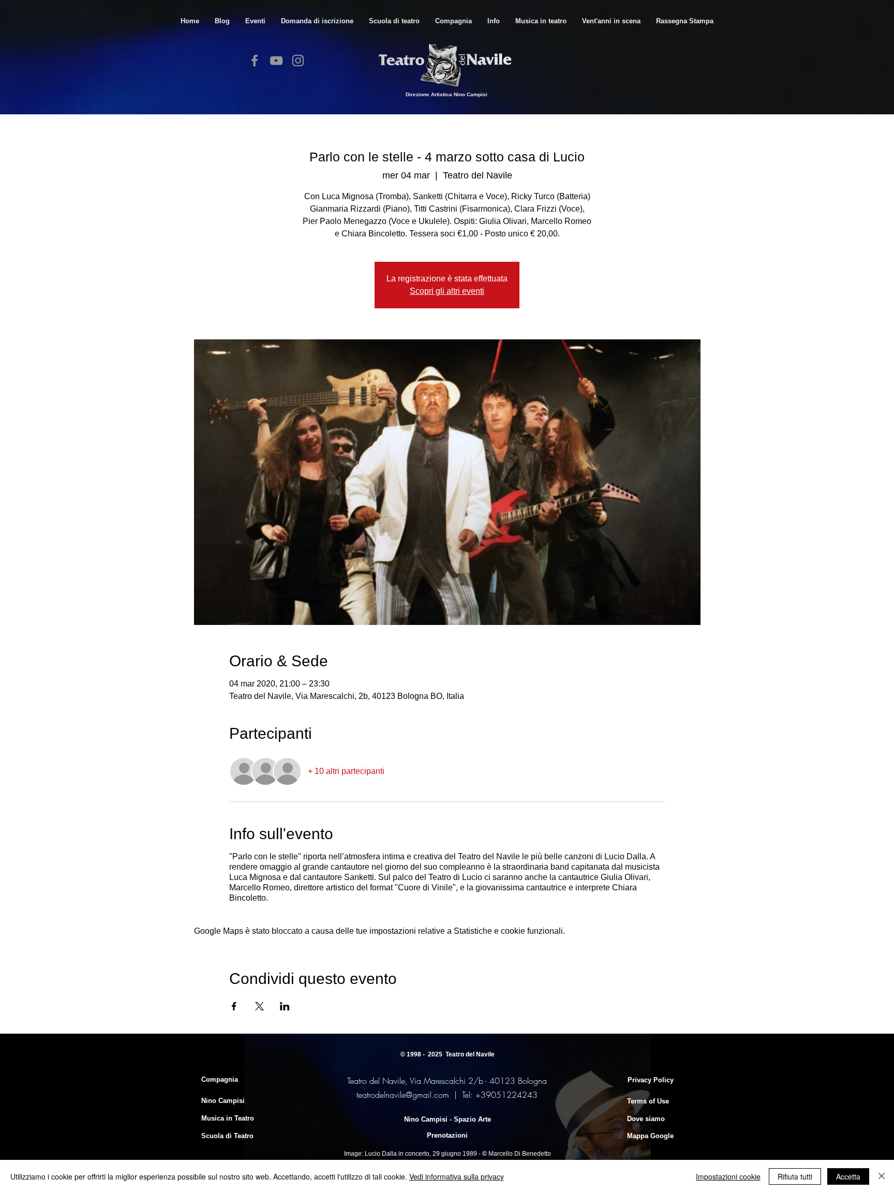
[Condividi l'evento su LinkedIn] (285, 1006)
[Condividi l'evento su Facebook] (234, 1006)
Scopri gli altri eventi (447, 291)
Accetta (848, 1176)
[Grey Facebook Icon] (254, 60)
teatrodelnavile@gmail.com (402, 1094)
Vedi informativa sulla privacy (456, 1176)
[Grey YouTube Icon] (276, 60)
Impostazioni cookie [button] (728, 1176)
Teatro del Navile (470, 1054)
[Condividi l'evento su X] (259, 1006)
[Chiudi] (881, 1176)
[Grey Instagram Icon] (298, 60)
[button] (394, 21)
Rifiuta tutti (795, 1176)
